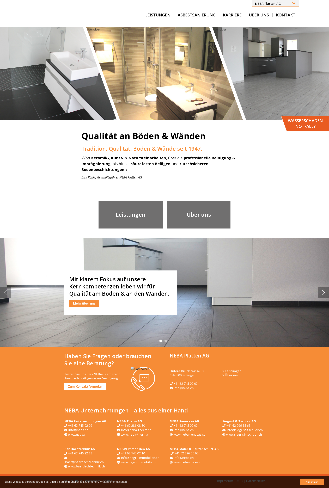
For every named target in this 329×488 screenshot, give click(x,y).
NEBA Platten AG (268, 4)
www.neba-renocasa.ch (190, 434)
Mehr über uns (84, 303)
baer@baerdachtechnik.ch (84, 462)
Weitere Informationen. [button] (113, 481)
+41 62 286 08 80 (132, 425)
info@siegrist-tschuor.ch (244, 430)
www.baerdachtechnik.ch (86, 466)
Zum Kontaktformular (85, 386)
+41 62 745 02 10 (132, 453)
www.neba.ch (77, 434)
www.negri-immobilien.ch (139, 462)
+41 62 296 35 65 (238, 425)
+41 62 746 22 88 (79, 453)
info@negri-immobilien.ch (139, 458)
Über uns (199, 214)
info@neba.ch (183, 388)
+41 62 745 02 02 (185, 383)
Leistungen (130, 214)
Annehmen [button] (312, 481)
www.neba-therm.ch (135, 434)
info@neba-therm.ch (135, 430)
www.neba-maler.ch (187, 462)
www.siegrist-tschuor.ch (243, 434)
